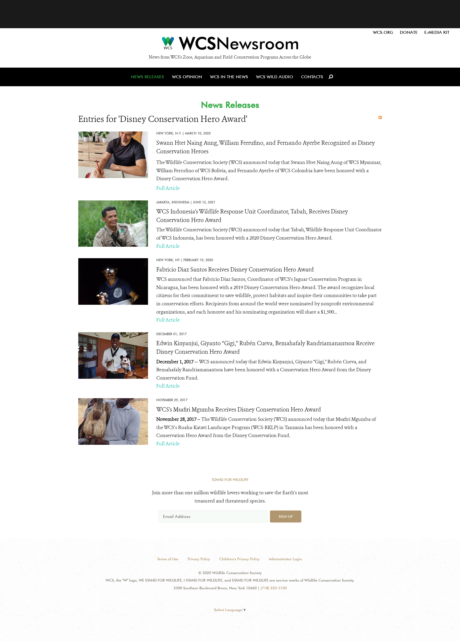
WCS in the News (229, 76)
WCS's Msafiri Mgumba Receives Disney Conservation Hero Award (238, 409)
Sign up (286, 516)
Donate (409, 32)
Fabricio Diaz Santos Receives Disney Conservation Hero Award (235, 269)
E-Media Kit (436, 32)
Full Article (168, 188)
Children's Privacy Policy (239, 559)
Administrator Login (285, 559)
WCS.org (383, 32)
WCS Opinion (187, 76)
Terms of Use (167, 559)
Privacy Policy (199, 559)
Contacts (312, 76)
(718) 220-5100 (274, 588)
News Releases (147, 76)
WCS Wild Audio (274, 76)
